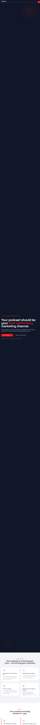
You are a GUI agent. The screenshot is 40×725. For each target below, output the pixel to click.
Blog (35, 2)
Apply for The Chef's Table (21, 335)
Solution (15, 2)
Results (20, 2)
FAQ (23, 2)
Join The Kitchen (6, 335)
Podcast (3, 2)
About (27, 2)
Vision (12, 2)
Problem (7, 2)
